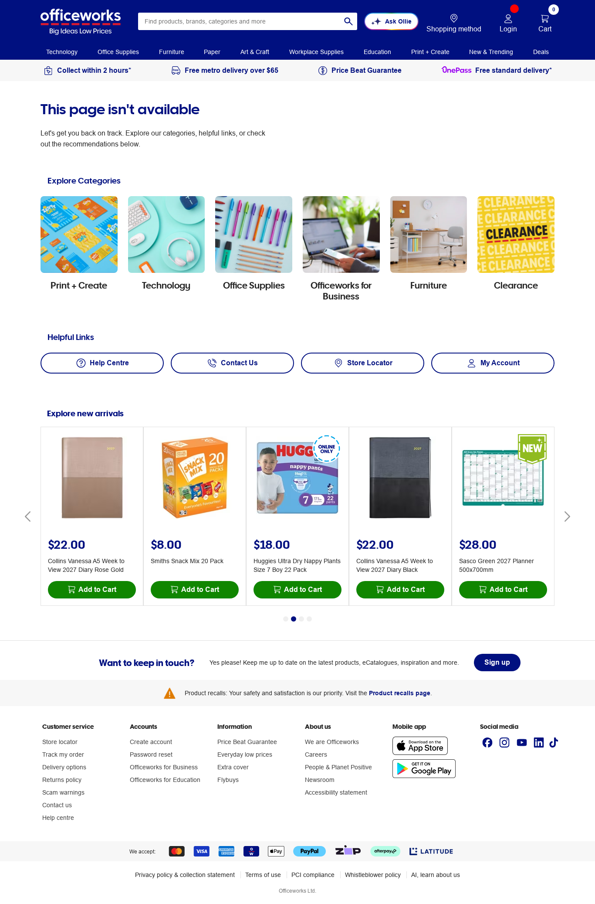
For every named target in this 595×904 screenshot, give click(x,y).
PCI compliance (313, 874)
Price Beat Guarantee (247, 741)
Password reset (151, 754)
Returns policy (61, 779)
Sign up (497, 662)
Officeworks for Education (165, 779)
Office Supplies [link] (118, 51)
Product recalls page (399, 693)
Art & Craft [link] (254, 51)
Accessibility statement (336, 792)
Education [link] (377, 51)
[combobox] (247, 21)
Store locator (60, 741)
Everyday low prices (244, 754)
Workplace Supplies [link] (316, 51)
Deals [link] (541, 51)
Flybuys (228, 779)
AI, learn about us (435, 874)
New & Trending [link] (491, 51)
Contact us (57, 805)
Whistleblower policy (373, 874)
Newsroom (320, 779)
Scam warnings (63, 792)
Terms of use (263, 874)
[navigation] (62, 51)
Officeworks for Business (164, 767)
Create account (151, 741)
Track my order (63, 754)
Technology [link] (62, 51)
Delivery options (64, 767)
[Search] (348, 21)
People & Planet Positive (338, 767)
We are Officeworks (332, 741)
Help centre (58, 817)
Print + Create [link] (430, 51)
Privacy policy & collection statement (185, 874)
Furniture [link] (171, 51)
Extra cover (233, 767)
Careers (316, 754)
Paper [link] (212, 51)
